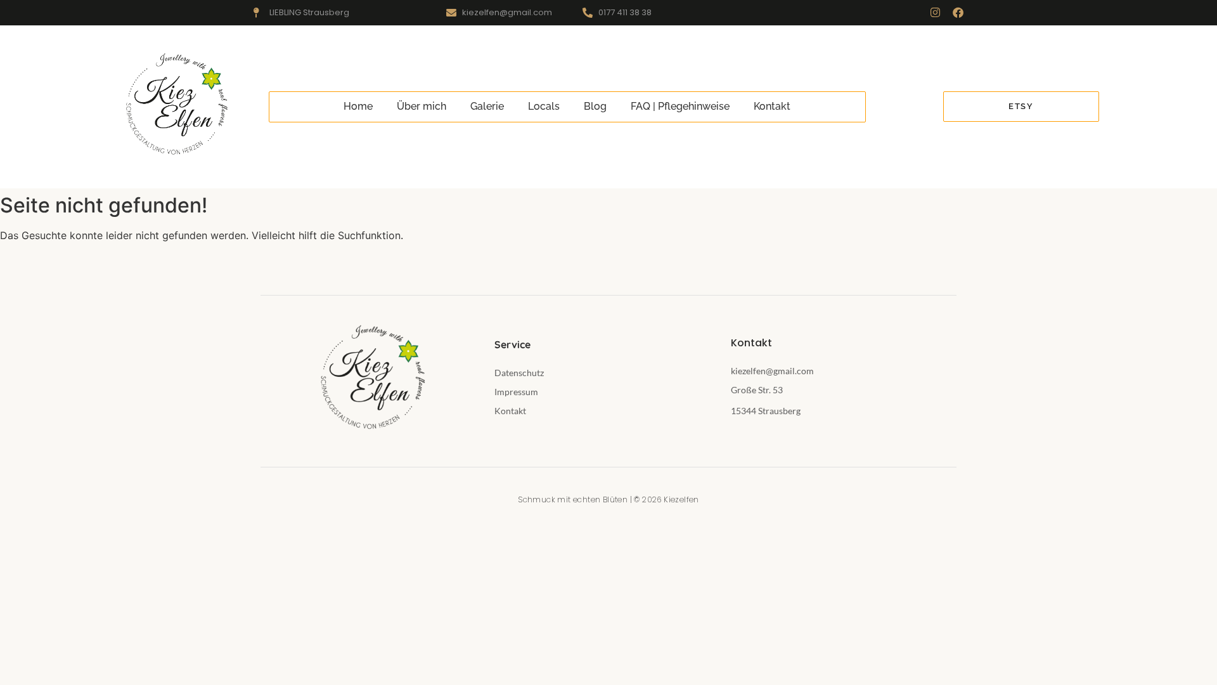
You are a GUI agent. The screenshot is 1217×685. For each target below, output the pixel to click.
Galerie (487, 106)
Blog (595, 106)
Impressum (516, 391)
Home (358, 106)
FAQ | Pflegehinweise (680, 106)
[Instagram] (935, 12)
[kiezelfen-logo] (174, 105)
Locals (544, 106)
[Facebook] (958, 12)
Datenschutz (519, 372)
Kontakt (772, 106)
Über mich (421, 106)
